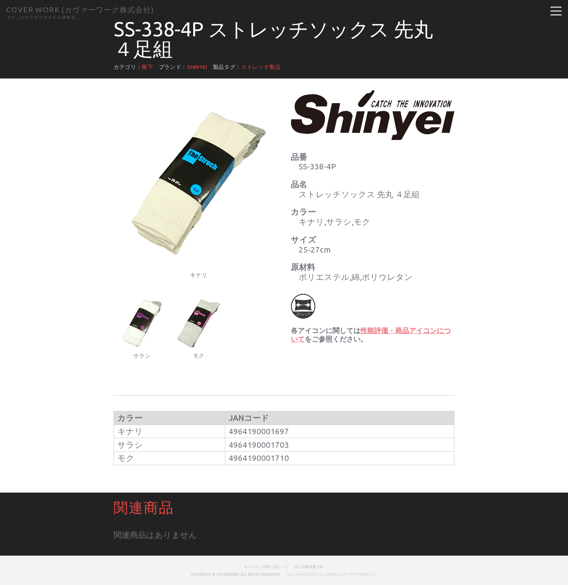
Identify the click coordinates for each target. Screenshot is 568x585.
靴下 (147, 67)
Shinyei (197, 67)
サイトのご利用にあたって (266, 567)
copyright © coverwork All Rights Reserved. (236, 574)
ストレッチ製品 (261, 67)
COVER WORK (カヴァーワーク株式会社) (80, 9)
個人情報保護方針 (309, 567)
